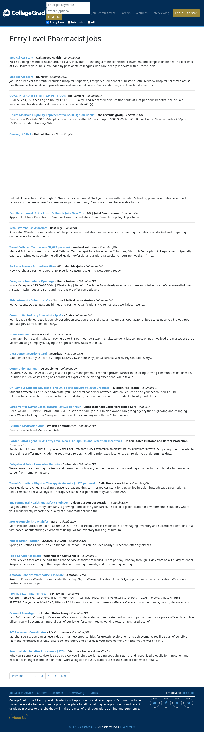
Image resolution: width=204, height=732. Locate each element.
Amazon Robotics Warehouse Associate (36, 575)
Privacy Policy (127, 726)
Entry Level (57, 22)
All (93, 22)
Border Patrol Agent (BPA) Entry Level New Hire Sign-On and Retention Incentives (65, 441)
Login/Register (186, 13)
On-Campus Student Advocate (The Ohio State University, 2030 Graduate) (59, 388)
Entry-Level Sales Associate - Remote (34, 464)
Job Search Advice (104, 13)
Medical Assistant (21, 57)
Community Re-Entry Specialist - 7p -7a (36, 315)
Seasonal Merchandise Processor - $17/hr (37, 651)
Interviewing (160, 13)
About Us (19, 717)
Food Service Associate (25, 556)
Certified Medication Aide (26, 426)
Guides (93, 693)
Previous (17, 676)
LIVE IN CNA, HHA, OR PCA (27, 594)
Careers (125, 13)
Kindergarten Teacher (24, 541)
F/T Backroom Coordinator (27, 632)
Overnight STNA (20, 134)
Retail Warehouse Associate (28, 228)
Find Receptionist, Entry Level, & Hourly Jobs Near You (46, 213)
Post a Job (188, 693)
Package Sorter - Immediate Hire (32, 266)
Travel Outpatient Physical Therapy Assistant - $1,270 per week (52, 483)
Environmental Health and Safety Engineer (38, 502)
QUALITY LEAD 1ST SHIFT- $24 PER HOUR (37, 96)
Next (64, 676)
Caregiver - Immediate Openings (31, 281)
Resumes (141, 13)
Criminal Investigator (24, 613)
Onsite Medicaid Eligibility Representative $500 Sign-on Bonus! (52, 115)
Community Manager (24, 368)
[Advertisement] (102, 166)
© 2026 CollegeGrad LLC (82, 726)
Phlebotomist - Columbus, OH (30, 300)
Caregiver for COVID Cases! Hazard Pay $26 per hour (45, 407)
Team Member (19, 334)
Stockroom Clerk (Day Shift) (28, 521)
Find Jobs (54, 17)
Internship (78, 22)
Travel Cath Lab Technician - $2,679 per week (40, 247)
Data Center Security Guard (28, 353)
